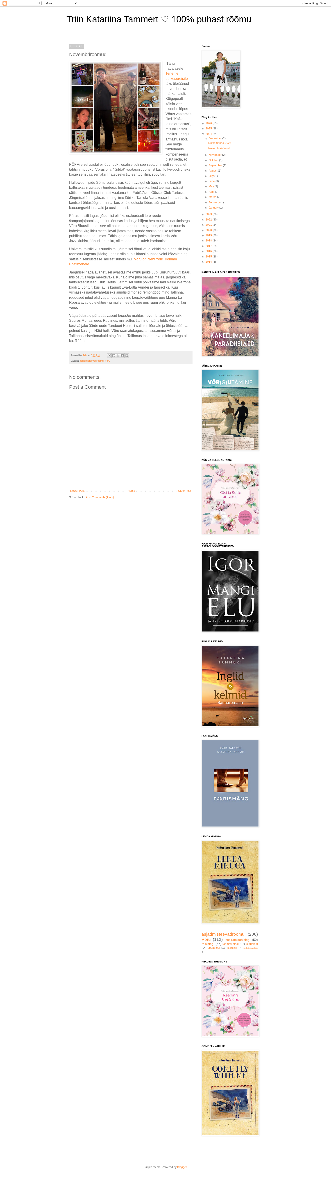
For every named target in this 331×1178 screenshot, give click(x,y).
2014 (209, 261)
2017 (209, 246)
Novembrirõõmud (219, 148)
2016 (209, 251)
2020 (209, 230)
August (213, 170)
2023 (209, 214)
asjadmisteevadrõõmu (91, 360)
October (214, 160)
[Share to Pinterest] (126, 355)
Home (131, 490)
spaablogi (214, 947)
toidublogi (252, 944)
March (213, 197)
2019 (209, 235)
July (211, 176)
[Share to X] (118, 355)
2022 (209, 219)
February (214, 202)
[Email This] (109, 355)
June (212, 181)
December (215, 138)
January (214, 207)
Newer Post (77, 490)
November (215, 154)
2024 (209, 133)
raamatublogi (230, 944)
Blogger (182, 1167)
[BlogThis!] (113, 355)
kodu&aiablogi (250, 948)
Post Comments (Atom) (100, 497)
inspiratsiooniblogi (237, 939)
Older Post (184, 490)
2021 (209, 224)
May (212, 186)
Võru (107, 360)
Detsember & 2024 (219, 143)
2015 (209, 256)
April (212, 191)
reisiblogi (208, 944)
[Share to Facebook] (122, 355)
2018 (209, 240)
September (216, 165)
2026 (209, 123)
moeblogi (232, 947)
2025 (209, 128)
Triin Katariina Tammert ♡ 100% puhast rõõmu (158, 19)
